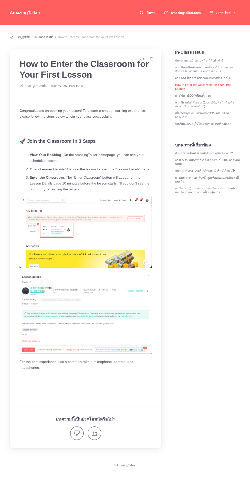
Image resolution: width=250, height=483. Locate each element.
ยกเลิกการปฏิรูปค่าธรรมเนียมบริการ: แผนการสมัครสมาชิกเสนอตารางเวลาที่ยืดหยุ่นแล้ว (206, 190)
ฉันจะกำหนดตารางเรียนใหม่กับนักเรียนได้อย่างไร (205, 171)
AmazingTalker (25, 12)
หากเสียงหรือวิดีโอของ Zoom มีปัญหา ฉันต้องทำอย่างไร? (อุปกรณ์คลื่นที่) (204, 104)
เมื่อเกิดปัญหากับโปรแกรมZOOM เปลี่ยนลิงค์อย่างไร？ (202, 115)
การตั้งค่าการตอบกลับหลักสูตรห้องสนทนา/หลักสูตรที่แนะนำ (207, 179)
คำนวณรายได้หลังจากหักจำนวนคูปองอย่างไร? (204, 153)
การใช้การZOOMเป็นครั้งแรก (192, 95)
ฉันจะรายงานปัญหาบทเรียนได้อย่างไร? (199, 60)
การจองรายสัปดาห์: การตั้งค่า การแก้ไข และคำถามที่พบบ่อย (207, 162)
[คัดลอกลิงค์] (152, 58)
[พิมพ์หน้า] (142, 58)
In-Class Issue (43, 37)
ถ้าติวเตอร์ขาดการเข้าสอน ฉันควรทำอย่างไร (202, 78)
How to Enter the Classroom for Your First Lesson (91, 37)
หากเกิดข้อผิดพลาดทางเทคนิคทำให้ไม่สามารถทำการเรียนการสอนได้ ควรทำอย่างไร (203, 69)
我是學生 (24, 37)
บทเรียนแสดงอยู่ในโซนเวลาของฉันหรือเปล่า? (203, 124)
